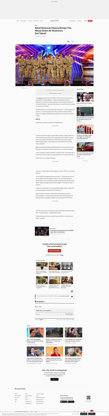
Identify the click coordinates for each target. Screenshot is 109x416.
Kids (15, 401)
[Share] (72, 41)
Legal (37, 395)
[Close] (107, 414)
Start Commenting (54, 250)
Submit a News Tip (39, 403)
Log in (61, 255)
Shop (16, 399)
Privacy (36, 411)
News (18, 20)
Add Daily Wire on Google (56, 93)
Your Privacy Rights (40, 393)
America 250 (36, 20)
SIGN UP (90, 20)
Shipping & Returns (39, 399)
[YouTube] (84, 412)
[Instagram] (81, 412)
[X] (78, 412)
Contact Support (28, 401)
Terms (32, 411)
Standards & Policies (40, 401)
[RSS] (87, 412)
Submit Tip (54, 379)
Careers (26, 399)
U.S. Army (40, 98)
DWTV (41, 20)
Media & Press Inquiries (40, 397)
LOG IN (85, 20)
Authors (26, 397)
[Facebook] (75, 412)
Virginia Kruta (38, 36)
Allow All (91, 413)
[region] (54, 414)
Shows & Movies (23, 20)
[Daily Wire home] (54, 20)
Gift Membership (28, 403)
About (26, 393)
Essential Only (84, 413)
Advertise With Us (28, 395)
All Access (30, 20)
